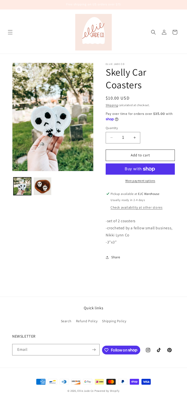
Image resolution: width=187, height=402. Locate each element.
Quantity (112, 128)
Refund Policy (87, 321)
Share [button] (115, 257)
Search (66, 321)
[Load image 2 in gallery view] (42, 186)
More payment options (140, 180)
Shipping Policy (114, 321)
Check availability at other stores (136, 207)
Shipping (112, 105)
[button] (10, 32)
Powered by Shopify (107, 390)
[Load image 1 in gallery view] (22, 186)
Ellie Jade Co (85, 390)
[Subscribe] (94, 349)
